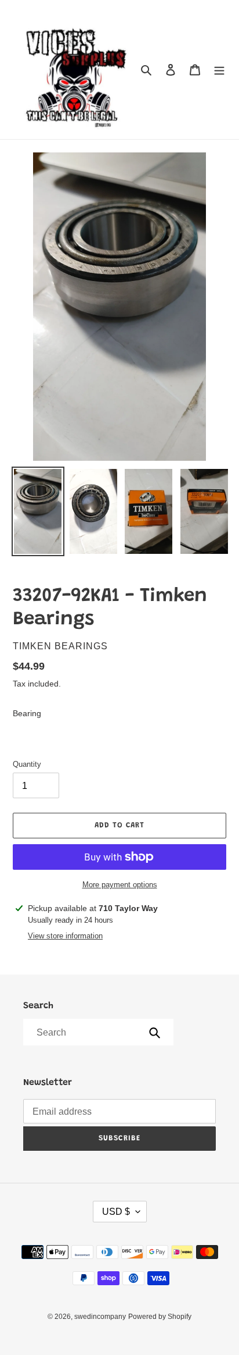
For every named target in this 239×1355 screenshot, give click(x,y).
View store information (65, 935)
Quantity (27, 764)
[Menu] (219, 69)
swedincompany (100, 1317)
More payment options (119, 884)
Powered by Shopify (159, 1317)
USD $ (116, 1212)
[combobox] (97, 1032)
